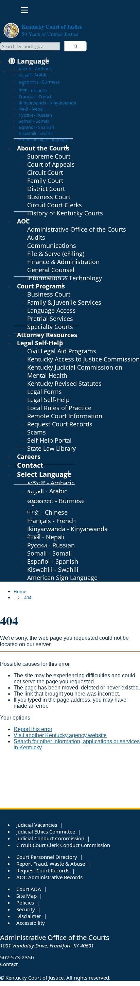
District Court (46, 189)
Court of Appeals (51, 164)
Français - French (36, 97)
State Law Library (51, 448)
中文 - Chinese (33, 90)
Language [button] (32, 61)
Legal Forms (44, 392)
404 (27, 597)
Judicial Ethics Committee (45, 831)
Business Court (48, 197)
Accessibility (30, 922)
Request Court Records (59, 424)
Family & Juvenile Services (64, 302)
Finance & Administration (63, 262)
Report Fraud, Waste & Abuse (50, 863)
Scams (36, 432)
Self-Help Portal (49, 440)
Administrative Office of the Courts (76, 229)
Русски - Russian (35, 115)
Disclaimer (28, 916)
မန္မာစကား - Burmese (39, 82)
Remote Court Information (64, 416)
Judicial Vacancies (36, 824)
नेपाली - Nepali (32, 109)
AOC (23, 221)
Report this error (33, 729)
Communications (51, 245)
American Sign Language (62, 577)
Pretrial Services (50, 318)
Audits (36, 237)
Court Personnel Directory (46, 856)
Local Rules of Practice (59, 408)
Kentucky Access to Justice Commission (83, 359)
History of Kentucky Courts (65, 213)
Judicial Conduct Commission (50, 838)
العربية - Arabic (33, 75)
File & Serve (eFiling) (55, 254)
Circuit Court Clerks (54, 205)
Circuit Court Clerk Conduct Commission (63, 845)
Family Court (45, 181)
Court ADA (28, 889)
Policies (25, 902)
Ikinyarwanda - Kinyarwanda (47, 103)
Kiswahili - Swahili (36, 133)
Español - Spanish (36, 127)
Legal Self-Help (40, 343)
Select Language (44, 474)
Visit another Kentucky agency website (60, 735)
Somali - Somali (34, 121)
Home (20, 591)
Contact (9, 964)
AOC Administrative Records (49, 877)
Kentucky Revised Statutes (64, 383)
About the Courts (43, 148)
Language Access (51, 310)
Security (25, 909)
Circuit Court (45, 172)
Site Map (26, 895)
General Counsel (50, 270)
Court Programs (41, 286)
